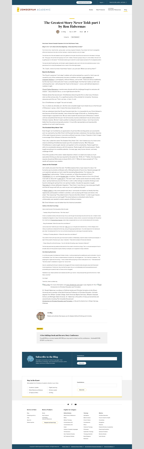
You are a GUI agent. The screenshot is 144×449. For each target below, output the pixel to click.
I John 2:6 (61, 179)
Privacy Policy (65, 446)
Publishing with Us (31, 415)
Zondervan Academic (33, 10)
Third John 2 (46, 185)
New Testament (75, 37)
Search (126, 2)
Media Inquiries (30, 422)
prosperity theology (48, 80)
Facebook (87, 32)
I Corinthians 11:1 (47, 176)
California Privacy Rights (76, 446)
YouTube (75, 404)
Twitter (85, 32)
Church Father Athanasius (50, 89)
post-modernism (87, 77)
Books (43, 413)
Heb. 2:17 (67, 227)
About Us (29, 420)
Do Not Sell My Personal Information (93, 446)
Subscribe (81, 363)
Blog (28, 413)
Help (28, 417)
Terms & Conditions (108, 446)
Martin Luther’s (48, 191)
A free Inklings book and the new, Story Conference (72, 338)
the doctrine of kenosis (56, 220)
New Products (45, 415)
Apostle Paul (46, 174)
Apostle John (64, 176)
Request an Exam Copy (84, 2)
